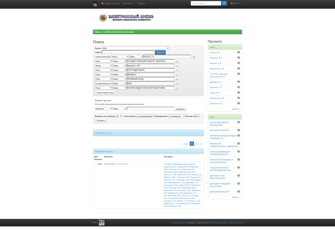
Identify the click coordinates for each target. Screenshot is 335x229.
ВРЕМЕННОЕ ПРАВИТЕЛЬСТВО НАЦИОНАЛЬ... (224, 145)
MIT (208, 222)
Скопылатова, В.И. (172, 195)
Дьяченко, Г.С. (190, 192)
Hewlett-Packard (221, 222)
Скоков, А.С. (196, 177)
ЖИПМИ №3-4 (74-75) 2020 (116, 164)
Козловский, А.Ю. (187, 198)
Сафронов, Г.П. (170, 203)
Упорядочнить (161, 116)
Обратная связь (236, 222)
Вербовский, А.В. (175, 192)
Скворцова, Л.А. (171, 185)
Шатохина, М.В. (171, 172)
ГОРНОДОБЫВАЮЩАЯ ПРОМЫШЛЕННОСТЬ (220, 153)
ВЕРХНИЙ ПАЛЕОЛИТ (219, 130)
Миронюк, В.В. (175, 206)
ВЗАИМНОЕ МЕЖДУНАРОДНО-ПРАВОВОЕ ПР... (223, 137)
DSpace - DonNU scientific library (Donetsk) (114, 32)
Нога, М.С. (186, 195)
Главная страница (111, 3)
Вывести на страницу (105, 116)
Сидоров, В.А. (184, 203)
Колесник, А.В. (170, 174)
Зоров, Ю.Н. (183, 166)
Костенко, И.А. (184, 190)
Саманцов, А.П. (188, 169)
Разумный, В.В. (189, 187)
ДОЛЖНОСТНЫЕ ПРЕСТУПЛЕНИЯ (217, 177)
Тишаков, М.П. (175, 187)
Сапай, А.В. (173, 198)
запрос (98, 52)
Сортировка (129, 116)
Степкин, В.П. (183, 177)
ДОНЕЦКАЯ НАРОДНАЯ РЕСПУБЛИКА (220, 185)
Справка (141, 3)
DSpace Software (179, 222)
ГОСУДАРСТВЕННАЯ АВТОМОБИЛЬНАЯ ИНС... (221, 169)
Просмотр (127, 3)
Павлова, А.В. (183, 179)
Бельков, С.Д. (194, 200)
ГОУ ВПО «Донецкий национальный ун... (219, 75)
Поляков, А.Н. (175, 169)
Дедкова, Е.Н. (192, 182)
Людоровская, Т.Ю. (176, 182)
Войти (236, 3)
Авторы (189, 116)
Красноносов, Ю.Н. (187, 172)
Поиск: (98, 48)
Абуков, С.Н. (196, 174)
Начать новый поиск (105, 92)
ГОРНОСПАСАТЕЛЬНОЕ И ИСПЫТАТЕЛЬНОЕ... (221, 161)
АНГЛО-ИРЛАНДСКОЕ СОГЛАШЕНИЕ (219, 123)
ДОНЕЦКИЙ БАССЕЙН (219, 191)
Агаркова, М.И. (216, 57)
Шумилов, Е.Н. (183, 174)
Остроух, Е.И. (170, 200)
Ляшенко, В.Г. (170, 179)
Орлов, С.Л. (182, 200)
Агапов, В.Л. (184, 185)
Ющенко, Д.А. (170, 177)
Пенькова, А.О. (170, 190)
